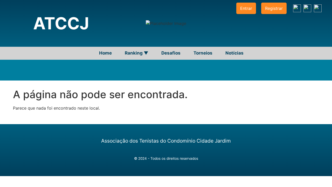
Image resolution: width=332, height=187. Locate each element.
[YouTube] (307, 8)
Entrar (246, 8)
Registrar (274, 8)
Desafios (171, 53)
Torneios (202, 53)
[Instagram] (297, 8)
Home (105, 53)
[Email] (318, 8)
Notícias (234, 53)
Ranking (136, 53)
